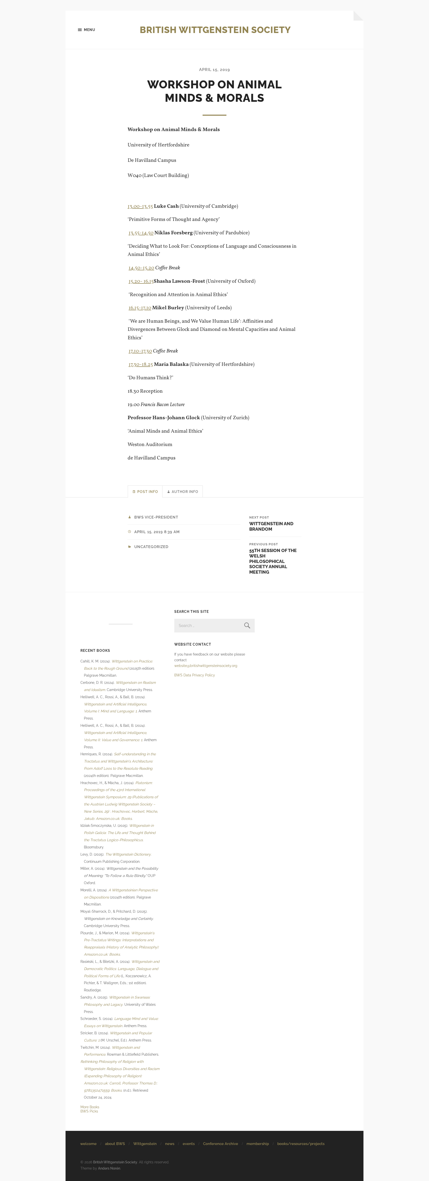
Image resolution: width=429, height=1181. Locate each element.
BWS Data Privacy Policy (194, 675)
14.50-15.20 (141, 268)
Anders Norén (109, 1168)
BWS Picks (89, 1111)
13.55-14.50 (141, 233)
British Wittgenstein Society (215, 30)
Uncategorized (151, 547)
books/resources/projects (300, 1144)
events (189, 1144)
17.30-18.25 (141, 364)
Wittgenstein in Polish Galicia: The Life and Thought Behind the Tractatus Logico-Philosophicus (119, 832)
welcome (88, 1144)
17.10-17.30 (140, 351)
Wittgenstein (145, 1144)
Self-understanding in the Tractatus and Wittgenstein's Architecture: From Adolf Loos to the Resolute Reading (120, 761)
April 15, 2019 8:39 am (157, 532)
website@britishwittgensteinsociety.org (205, 665)
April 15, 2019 (214, 69)
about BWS (115, 1144)
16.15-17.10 (140, 308)
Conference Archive (220, 1144)
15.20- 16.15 (141, 281)
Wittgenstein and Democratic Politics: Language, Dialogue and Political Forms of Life (121, 968)
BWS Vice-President (156, 517)
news (169, 1144)
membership (258, 1144)
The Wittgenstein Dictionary (128, 854)
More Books (89, 1107)
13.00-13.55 (140, 206)
